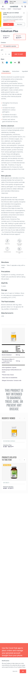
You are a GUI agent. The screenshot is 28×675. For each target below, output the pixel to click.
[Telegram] (7, 62)
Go (8, 24)
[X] (3, 62)
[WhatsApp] (11, 62)
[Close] (2, 2)
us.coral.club (11, 21)
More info (15, 671)
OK (23, 671)
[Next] (24, 460)
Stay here (19, 24)
